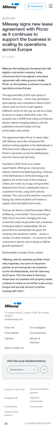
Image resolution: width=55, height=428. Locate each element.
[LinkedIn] (6, 423)
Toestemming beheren (11, 413)
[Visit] (44, 369)
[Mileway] (10, 6)
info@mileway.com (14, 319)
